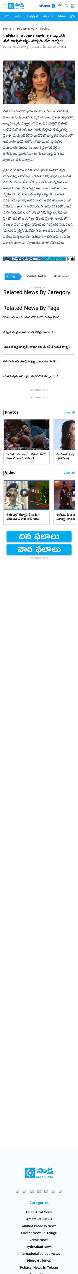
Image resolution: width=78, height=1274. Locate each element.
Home (7, 29)
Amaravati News (39, 1219)
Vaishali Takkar (36, 276)
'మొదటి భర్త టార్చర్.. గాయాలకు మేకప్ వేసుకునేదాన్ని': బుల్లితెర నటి (37, 347)
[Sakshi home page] (39, 1173)
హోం (7, 16)
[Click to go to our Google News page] (60, 1191)
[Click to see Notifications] (72, 6)
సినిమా (62, 16)
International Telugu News (39, 1254)
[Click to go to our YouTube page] (46, 1191)
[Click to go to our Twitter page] (32, 1191)
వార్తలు (18, 16)
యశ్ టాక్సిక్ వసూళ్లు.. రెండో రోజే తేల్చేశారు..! (38, 376)
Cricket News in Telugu (39, 1233)
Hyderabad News (39, 1247)
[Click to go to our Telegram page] (53, 1191)
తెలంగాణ (48, 16)
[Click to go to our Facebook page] (17, 1191)
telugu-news (25, 29)
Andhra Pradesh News (39, 1226)
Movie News (61, 276)
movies (44, 29)
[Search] (53, 6)
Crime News (39, 1240)
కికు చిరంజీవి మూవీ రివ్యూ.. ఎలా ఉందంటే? (38, 362)
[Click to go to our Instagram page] (39, 1191)
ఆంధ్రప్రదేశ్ (32, 16)
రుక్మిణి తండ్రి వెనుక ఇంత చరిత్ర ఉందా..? (37, 332)
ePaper (45, 6)
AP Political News (39, 1212)
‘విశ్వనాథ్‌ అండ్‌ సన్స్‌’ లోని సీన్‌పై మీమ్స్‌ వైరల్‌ (39, 318)
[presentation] (8, 434)
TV (66, 6)
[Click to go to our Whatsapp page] (25, 1191)
